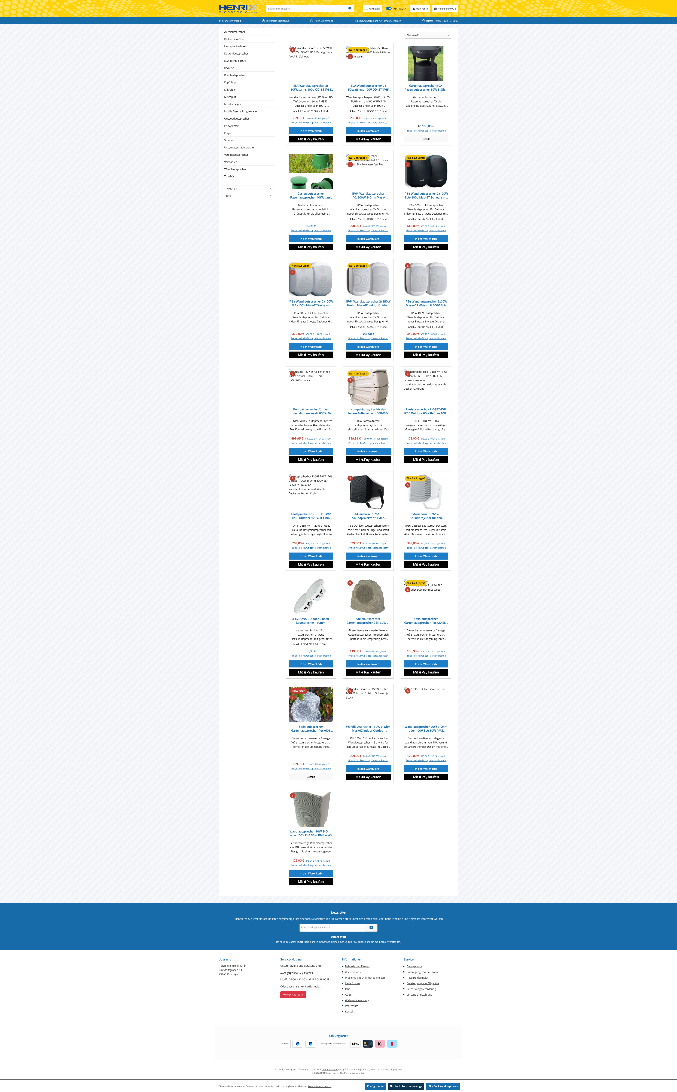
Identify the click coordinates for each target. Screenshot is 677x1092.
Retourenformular (417, 977)
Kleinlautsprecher (234, 75)
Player (228, 133)
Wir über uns (353, 972)
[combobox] (306, 8)
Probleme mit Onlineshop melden (365, 977)
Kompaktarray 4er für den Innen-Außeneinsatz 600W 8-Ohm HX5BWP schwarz (311, 411)
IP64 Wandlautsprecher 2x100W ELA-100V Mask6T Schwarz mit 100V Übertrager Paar (426, 195)
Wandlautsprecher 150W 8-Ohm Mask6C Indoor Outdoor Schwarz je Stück (368, 729)
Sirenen (229, 140)
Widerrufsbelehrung (357, 1000)
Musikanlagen (232, 104)
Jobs (347, 989)
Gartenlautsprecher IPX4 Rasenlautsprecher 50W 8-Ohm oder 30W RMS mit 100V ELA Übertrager (425, 87)
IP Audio (229, 68)
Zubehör (229, 176)
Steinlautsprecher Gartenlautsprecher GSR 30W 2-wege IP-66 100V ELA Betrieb (368, 621)
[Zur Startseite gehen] (238, 9)
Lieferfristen (352, 983)
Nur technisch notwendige (406, 1086)
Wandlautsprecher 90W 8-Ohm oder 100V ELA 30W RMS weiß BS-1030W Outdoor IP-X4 (310, 833)
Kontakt (350, 1011)
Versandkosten (330, 1069)
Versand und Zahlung (419, 994)
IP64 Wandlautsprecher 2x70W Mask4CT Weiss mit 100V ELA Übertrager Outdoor (426, 303)
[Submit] (371, 928)
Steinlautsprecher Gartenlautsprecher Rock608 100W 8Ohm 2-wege (310, 729)
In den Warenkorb (311, 131)
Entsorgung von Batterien (422, 972)
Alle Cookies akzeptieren (443, 1086)
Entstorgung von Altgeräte (423, 983)
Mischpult (230, 97)
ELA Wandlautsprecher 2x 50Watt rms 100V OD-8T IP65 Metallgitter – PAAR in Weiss (368, 87)
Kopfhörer (230, 82)
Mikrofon (229, 89)
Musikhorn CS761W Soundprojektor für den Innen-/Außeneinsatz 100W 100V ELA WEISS (426, 516)
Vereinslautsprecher (236, 154)
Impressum (351, 1006)
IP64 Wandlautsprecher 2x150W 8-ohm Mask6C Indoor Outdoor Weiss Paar (368, 303)
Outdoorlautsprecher (236, 118)
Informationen (352, 959)
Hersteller (231, 189)
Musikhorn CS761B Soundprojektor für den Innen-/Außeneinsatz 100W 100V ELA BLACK (368, 516)
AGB (355, 942)
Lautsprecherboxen (235, 46)
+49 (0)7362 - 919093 (296, 973)
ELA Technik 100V (235, 61)
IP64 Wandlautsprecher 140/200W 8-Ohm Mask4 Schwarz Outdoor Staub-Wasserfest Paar (368, 195)
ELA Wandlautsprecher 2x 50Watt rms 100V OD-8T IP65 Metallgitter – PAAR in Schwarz (311, 87)
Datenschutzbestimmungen (303, 942)
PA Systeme (231, 126)
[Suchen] (350, 8)
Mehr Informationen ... (319, 1086)
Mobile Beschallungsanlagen (241, 111)
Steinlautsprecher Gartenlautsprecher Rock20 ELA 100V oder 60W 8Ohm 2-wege (426, 621)
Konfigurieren (375, 1086)
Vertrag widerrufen (293, 995)
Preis (228, 196)
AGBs (348, 994)
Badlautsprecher (234, 39)
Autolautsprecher (234, 32)
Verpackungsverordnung (421, 989)
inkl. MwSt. (396, 8)
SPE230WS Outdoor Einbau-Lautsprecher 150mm (310, 621)
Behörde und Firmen (357, 966)
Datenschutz (414, 966)
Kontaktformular (310, 986)
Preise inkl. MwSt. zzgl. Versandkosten (311, 122)
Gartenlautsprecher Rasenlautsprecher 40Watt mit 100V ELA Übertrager (311, 195)
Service (409, 959)
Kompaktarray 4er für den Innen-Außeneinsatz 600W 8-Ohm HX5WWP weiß (368, 411)
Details (426, 139)
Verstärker (230, 162)
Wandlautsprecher (235, 169)
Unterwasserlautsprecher (239, 147)
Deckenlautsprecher (236, 53)
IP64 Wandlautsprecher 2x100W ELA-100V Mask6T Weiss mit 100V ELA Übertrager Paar (311, 303)
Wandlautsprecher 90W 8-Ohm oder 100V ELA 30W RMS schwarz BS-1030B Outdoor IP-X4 (425, 729)
